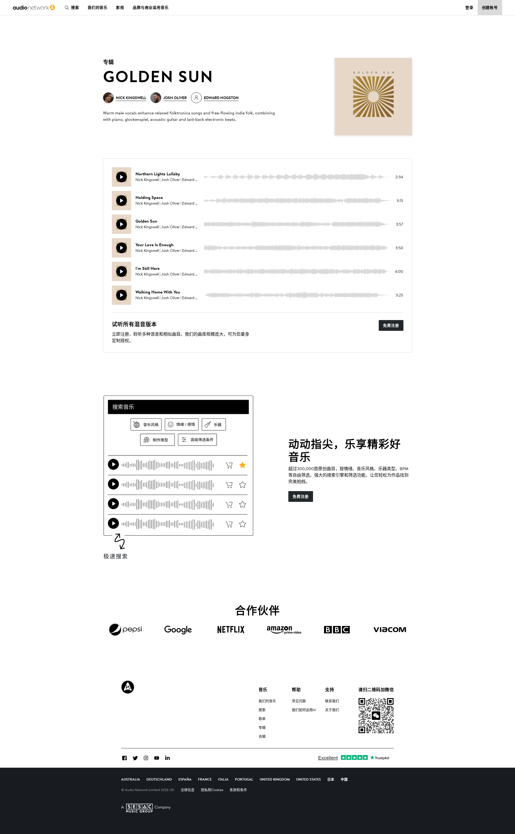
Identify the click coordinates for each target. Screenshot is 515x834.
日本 (330, 779)
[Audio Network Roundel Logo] (127, 687)
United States (308, 779)
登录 (469, 7)
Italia (223, 779)
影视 (120, 7)
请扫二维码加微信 (376, 689)
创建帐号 (490, 7)
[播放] (121, 177)
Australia (130, 779)
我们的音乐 (98, 7)
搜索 (75, 7)
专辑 (262, 727)
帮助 (296, 689)
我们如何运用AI (304, 709)
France (205, 779)
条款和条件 (238, 789)
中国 (344, 779)
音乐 (263, 689)
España (185, 779)
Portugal (244, 779)
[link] (34, 7)
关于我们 (332, 709)
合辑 (262, 736)
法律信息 (187, 789)
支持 (329, 689)
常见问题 (299, 700)
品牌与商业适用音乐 (151, 7)
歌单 (262, 718)
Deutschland (159, 779)
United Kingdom (275, 779)
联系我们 (332, 700)
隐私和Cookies (212, 789)
